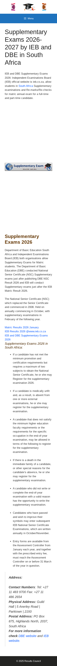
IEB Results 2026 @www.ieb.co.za (25, 331)
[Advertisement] (28, 133)
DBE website (27, 636)
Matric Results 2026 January (22, 327)
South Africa (26, 85)
